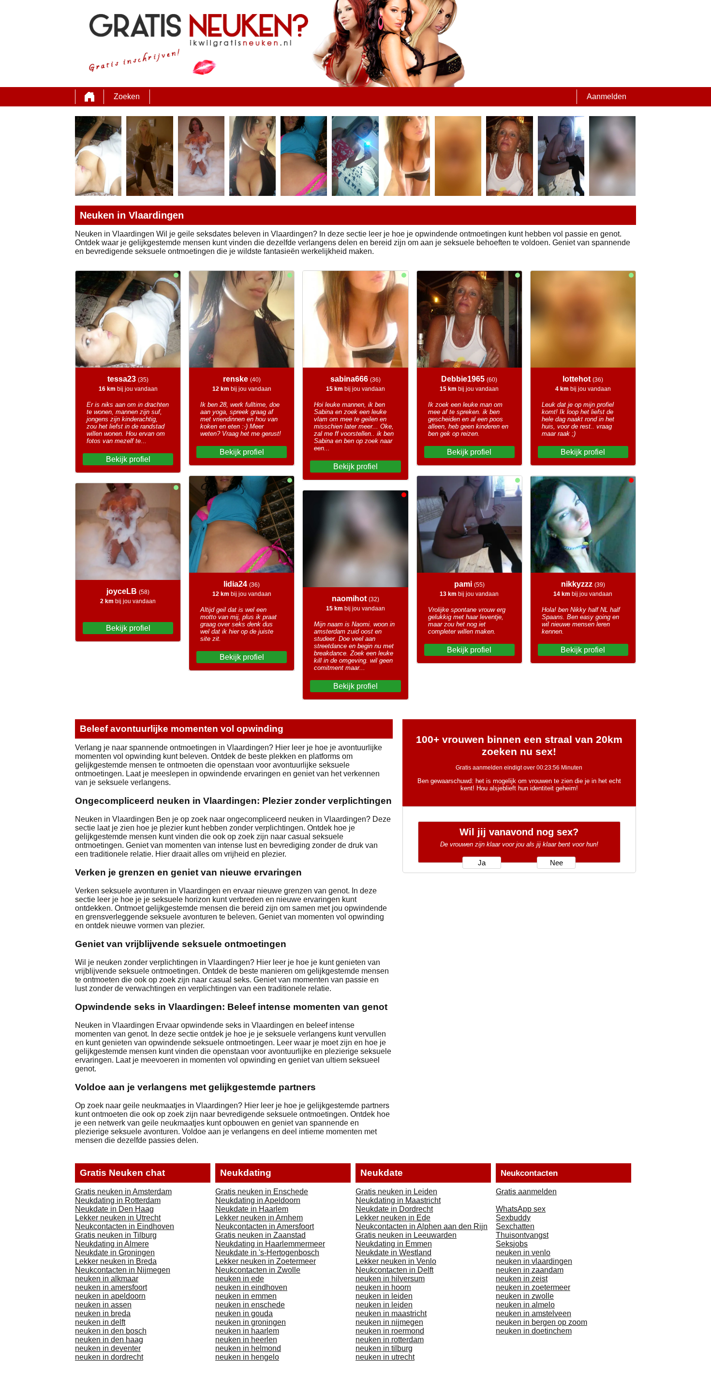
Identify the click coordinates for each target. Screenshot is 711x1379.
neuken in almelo (525, 1305)
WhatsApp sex (521, 1209)
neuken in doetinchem (534, 1331)
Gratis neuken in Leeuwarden (406, 1235)
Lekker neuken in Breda (116, 1261)
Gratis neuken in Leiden (396, 1191)
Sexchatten (515, 1226)
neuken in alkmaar (106, 1279)
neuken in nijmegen (389, 1322)
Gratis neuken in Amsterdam (123, 1191)
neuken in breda (103, 1313)
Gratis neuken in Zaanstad (260, 1235)
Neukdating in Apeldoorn (257, 1200)
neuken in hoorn (383, 1287)
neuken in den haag (109, 1339)
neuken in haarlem (247, 1331)
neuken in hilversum (390, 1279)
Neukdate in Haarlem (251, 1209)
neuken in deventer (108, 1348)
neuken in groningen (250, 1322)
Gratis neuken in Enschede (261, 1191)
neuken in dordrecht (109, 1357)
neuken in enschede (250, 1305)
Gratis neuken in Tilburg (116, 1235)
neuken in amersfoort (111, 1287)
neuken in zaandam (529, 1270)
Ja (482, 863)
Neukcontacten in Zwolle (257, 1270)
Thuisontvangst (522, 1235)
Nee (556, 863)
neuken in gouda (244, 1313)
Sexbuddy (513, 1218)
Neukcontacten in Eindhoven (124, 1226)
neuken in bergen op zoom (541, 1322)
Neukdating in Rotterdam (118, 1200)
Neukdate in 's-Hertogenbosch (267, 1252)
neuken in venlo (523, 1252)
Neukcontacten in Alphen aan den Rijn (422, 1226)
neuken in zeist (522, 1279)
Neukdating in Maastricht (398, 1200)
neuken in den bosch (111, 1331)
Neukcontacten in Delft (394, 1270)
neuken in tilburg (384, 1348)
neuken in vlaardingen (534, 1261)
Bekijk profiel (128, 459)
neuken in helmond (248, 1348)
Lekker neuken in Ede (393, 1218)
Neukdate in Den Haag (114, 1209)
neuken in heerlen (246, 1339)
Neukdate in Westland (393, 1252)
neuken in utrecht (385, 1357)
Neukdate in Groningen (115, 1252)
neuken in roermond (390, 1331)
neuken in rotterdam (390, 1339)
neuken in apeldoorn (110, 1296)
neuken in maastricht (391, 1313)
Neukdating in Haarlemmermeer (270, 1244)
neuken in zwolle (525, 1296)
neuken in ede (239, 1279)
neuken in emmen (246, 1296)
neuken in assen (103, 1305)
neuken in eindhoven (251, 1287)
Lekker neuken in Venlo (396, 1261)
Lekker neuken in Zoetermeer (265, 1261)
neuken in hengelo (247, 1357)
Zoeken (127, 96)
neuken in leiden (384, 1296)
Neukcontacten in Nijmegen (122, 1270)
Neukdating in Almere (112, 1244)
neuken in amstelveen (533, 1313)
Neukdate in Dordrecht (394, 1209)
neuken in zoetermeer (533, 1287)
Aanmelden (606, 96)
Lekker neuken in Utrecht (118, 1218)
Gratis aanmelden (526, 1191)
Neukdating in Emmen (394, 1244)
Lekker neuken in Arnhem (259, 1218)
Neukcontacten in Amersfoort (264, 1226)
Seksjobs (512, 1244)
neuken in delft (100, 1322)
